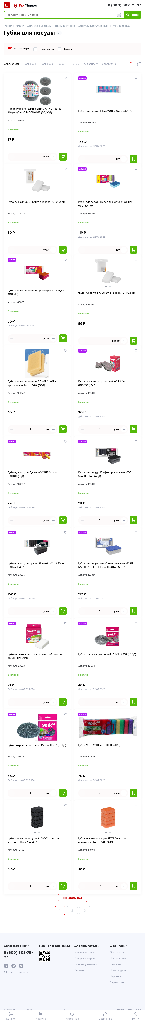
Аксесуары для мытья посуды (93, 26)
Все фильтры (22, 48)
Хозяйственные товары (39, 26)
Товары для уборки (65, 26)
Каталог (19, 26)
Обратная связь (18, 972)
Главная (8, 26)
